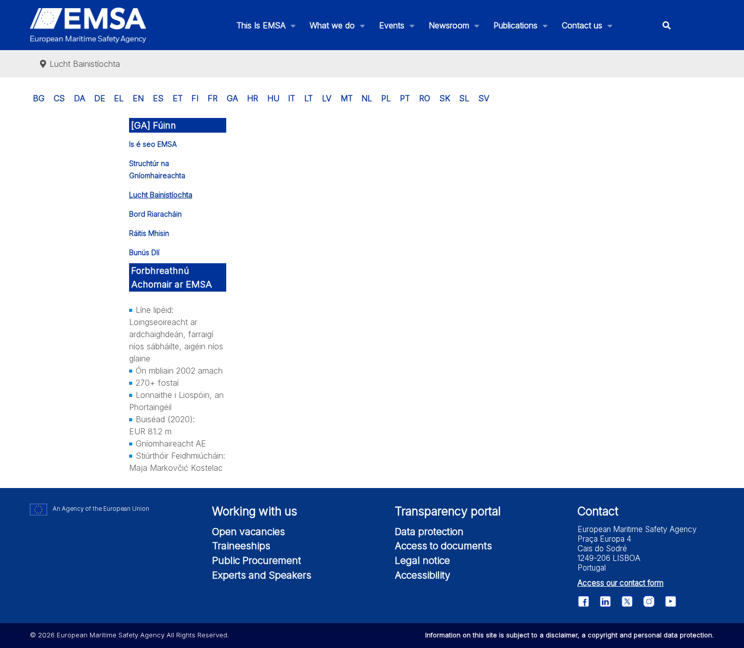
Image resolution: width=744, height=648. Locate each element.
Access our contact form (620, 583)
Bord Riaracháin (155, 214)
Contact (597, 511)
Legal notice (422, 560)
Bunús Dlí (144, 252)
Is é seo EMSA (153, 144)
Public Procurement (256, 560)
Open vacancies (248, 531)
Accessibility (422, 575)
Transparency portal (448, 511)
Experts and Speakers (261, 575)
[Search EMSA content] (666, 25)
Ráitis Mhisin (149, 233)
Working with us (254, 511)
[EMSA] (88, 25)
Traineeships (241, 546)
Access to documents (443, 546)
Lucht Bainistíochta (160, 194)
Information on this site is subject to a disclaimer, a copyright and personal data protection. (569, 635)
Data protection (429, 531)
